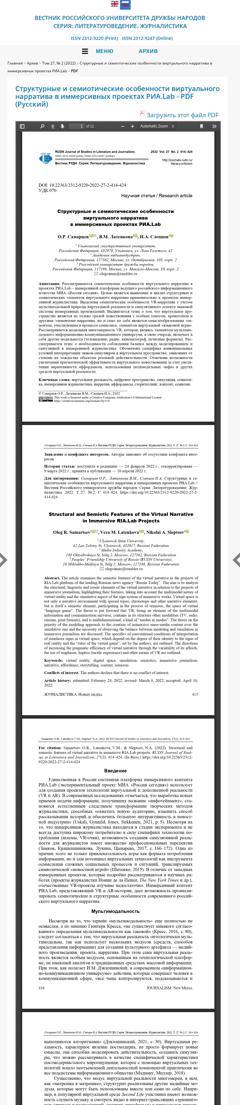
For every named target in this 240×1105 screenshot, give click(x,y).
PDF (74, 71)
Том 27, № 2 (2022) (59, 63)
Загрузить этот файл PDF (182, 115)
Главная (15, 63)
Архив (148, 51)
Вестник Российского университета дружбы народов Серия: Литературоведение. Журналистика (120, 22)
